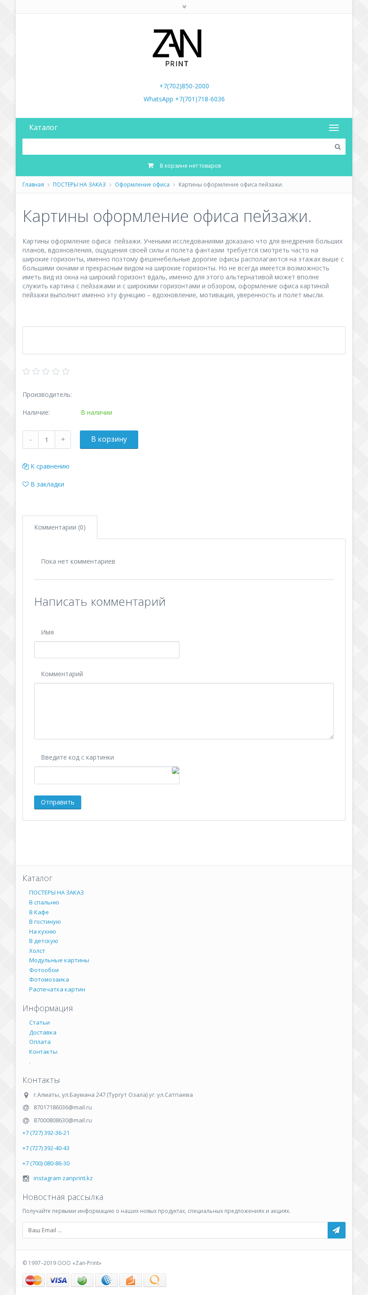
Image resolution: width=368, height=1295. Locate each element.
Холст (37, 951)
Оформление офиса (142, 184)
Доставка (43, 1032)
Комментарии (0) (60, 527)
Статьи (39, 1022)
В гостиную (45, 921)
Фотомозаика (49, 979)
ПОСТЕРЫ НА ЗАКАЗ (79, 184)
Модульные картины (59, 960)
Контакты (43, 1051)
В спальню (44, 902)
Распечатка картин (57, 989)
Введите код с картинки (77, 757)
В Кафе (39, 912)
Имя (47, 632)
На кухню (42, 931)
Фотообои (44, 970)
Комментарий (62, 673)
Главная (33, 184)
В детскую (43, 941)
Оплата (40, 1042)
